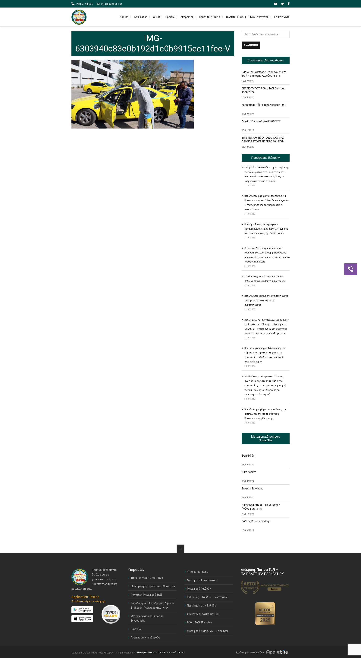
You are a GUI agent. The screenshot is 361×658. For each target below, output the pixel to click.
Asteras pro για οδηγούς (145, 637)
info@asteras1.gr (111, 3)
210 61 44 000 (84, 3)
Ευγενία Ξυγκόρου (252, 488)
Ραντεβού (136, 629)
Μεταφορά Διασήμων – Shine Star (207, 630)
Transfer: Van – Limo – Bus (147, 577)
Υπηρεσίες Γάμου (197, 571)
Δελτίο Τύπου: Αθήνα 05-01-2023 (261, 121)
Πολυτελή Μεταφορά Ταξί (146, 594)
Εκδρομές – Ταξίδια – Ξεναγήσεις (207, 597)
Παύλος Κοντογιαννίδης (256, 521)
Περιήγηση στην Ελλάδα (201, 605)
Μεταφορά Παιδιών (199, 588)
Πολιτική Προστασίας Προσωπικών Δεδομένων (159, 652)
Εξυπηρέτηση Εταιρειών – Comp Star (153, 586)
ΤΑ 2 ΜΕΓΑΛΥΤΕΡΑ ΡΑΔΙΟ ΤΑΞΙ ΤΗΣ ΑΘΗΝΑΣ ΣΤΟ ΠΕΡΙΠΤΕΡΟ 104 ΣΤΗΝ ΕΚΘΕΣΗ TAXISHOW (263, 141)
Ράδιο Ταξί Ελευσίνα (199, 622)
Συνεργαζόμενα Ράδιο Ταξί (203, 614)
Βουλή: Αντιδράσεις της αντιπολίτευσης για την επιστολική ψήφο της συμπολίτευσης (266, 300)
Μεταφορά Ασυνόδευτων (202, 580)
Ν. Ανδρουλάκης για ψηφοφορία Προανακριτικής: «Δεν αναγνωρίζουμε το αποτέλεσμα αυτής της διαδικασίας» (266, 229)
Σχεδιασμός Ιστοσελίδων (250, 652)
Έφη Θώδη (248, 455)
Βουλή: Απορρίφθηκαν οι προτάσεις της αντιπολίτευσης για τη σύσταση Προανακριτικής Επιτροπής (265, 414)
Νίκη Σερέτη (249, 471)
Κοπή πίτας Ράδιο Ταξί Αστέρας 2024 (264, 104)
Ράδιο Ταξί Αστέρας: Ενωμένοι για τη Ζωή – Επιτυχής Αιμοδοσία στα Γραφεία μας (264, 75)
